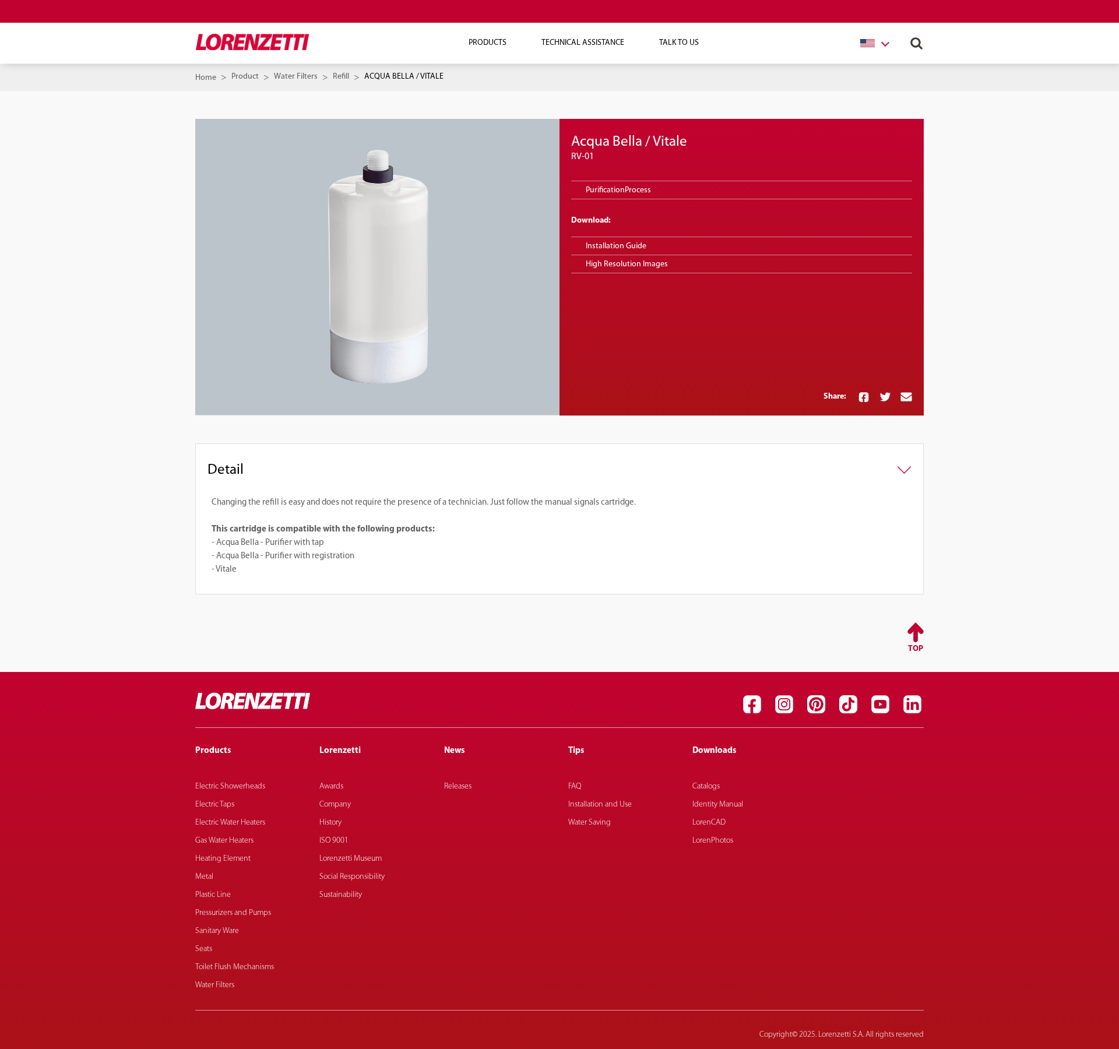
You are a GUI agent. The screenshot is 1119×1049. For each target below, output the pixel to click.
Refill (341, 76)
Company (335, 804)
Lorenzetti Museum (350, 858)
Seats (203, 949)
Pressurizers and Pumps (233, 913)
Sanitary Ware (217, 931)
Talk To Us (679, 42)
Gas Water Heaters (224, 840)
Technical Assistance (582, 42)
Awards (331, 786)
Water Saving (589, 822)
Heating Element (223, 858)
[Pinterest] (816, 704)
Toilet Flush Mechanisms (234, 967)
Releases (457, 786)
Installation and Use (600, 804)
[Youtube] (880, 704)
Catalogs (706, 786)
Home (205, 77)
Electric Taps (214, 804)
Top (915, 649)
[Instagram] (784, 704)
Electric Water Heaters (230, 822)
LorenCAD (709, 822)
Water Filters (296, 76)
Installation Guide (616, 246)
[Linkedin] (912, 704)
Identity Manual (717, 804)
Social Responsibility (352, 876)
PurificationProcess (618, 190)
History (330, 822)
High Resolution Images (627, 264)
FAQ (574, 786)
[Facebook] (751, 704)
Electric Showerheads (230, 786)
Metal (204, 876)
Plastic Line (213, 894)
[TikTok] (848, 704)
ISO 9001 (334, 840)
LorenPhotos (712, 840)
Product (245, 76)
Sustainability (340, 894)
